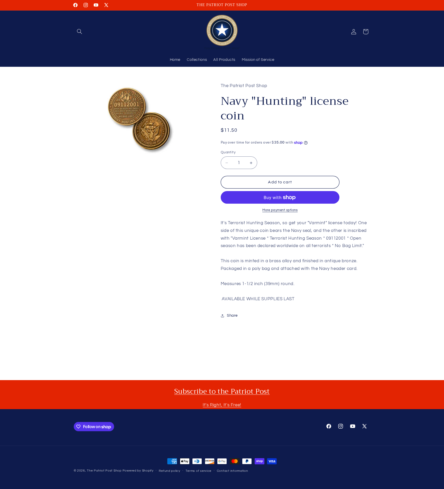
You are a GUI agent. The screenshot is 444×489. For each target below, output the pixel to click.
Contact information (232, 470)
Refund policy (169, 470)
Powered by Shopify (138, 470)
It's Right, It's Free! (222, 405)
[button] (80, 31)
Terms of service (198, 470)
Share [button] (232, 315)
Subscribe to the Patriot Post (222, 391)
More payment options (280, 210)
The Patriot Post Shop (104, 470)
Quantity (228, 152)
